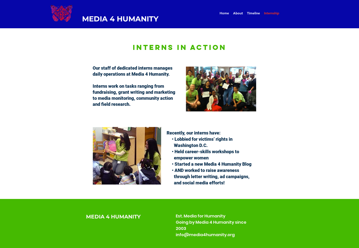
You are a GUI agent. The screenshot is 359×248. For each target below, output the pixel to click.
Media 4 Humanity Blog (228, 164)
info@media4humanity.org (205, 235)
